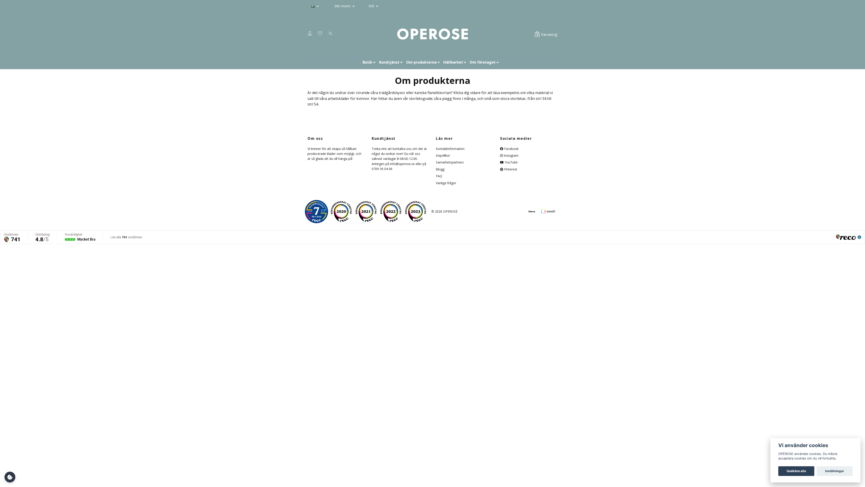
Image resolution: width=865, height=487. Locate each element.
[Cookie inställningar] (10, 477)
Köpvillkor (443, 155)
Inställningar (834, 471)
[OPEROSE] (432, 34)
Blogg (440, 169)
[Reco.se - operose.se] (316, 211)
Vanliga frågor (446, 183)
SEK (372, 6)
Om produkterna (421, 62)
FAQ (439, 176)
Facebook (511, 149)
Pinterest (510, 169)
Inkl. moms (343, 6)
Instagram (511, 155)
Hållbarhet (453, 62)
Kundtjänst (389, 62)
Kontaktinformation (450, 149)
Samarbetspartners (450, 162)
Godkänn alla (796, 471)
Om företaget (483, 62)
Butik (367, 62)
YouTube (511, 162)
